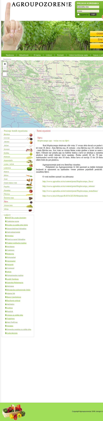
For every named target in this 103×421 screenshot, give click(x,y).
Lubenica (7, 168)
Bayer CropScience (14, 297)
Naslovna (10, 55)
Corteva (10, 308)
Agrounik (10, 265)
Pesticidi (10, 311)
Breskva (7, 134)
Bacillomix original (13, 301)
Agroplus (10, 236)
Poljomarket (11, 257)
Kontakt (60, 55)
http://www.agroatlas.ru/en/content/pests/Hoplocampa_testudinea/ (70, 191)
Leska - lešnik (9, 164)
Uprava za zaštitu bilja (15, 315)
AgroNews (10, 247)
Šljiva (6, 202)
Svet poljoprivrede (13, 232)
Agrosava (10, 286)
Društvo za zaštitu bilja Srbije (17, 225)
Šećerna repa (9, 198)
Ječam (6, 145)
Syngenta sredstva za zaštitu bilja (19, 329)
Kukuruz (7, 157)
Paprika (7, 187)
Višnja (6, 209)
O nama (37, 55)
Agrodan (10, 326)
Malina (6, 172)
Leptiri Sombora (13, 279)
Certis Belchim (12, 333)
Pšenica (7, 194)
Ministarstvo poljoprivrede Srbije (18, 290)
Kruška (6, 153)
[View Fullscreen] (5, 74)
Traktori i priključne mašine (16, 243)
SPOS (9, 272)
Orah (6, 179)
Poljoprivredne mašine (15, 275)
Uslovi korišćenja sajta (78, 55)
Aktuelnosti (23, 55)
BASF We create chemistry (16, 218)
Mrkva (6, 175)
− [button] (5, 68)
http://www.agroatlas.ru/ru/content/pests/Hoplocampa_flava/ (68, 181)
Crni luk (7, 138)
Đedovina (10, 254)
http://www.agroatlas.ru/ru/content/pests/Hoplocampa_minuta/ (69, 186)
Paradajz (7, 190)
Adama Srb (11, 293)
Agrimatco (10, 304)
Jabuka (6, 142)
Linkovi (49, 55)
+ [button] (5, 64)
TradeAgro (11, 319)
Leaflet (99, 126)
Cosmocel (10, 268)
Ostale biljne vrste (10, 183)
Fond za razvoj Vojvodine (16, 239)
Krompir (7, 149)
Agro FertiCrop (12, 322)
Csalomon (10, 250)
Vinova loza (8, 205)
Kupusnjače (8, 160)
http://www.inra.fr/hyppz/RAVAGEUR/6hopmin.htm (65, 196)
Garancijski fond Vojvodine (16, 229)
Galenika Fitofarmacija (15, 283)
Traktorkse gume (13, 221)
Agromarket (11, 261)
